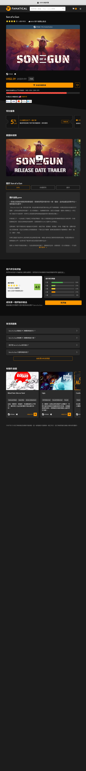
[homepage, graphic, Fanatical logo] (16, 8)
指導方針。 (61, 272)
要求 (68, 187)
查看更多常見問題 (43, 358)
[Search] (63, 9)
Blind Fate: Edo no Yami (16, 393)
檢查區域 (24, 96)
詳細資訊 (43, 187)
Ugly (43, 393)
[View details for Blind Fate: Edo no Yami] (22, 381)
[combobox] (50, 9)
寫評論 (63, 303)
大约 (18, 187)
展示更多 (42, 247)
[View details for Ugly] (56, 381)
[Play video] (39, 158)
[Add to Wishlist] (77, 85)
